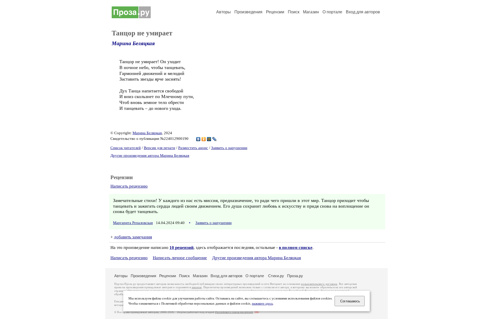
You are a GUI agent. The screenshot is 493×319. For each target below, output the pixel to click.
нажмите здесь (262, 303)
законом (197, 287)
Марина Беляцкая (133, 43)
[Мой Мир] (209, 139)
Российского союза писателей (234, 312)
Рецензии (275, 12)
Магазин (311, 12)
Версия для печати (159, 148)
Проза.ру (295, 276)
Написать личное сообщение (180, 257)
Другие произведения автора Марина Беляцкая (149, 155)
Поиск (293, 12)
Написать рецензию (129, 186)
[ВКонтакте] (198, 139)
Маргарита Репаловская (133, 223)
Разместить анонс (193, 148)
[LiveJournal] (214, 139)
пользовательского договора (319, 284)
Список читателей (125, 148)
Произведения (248, 12)
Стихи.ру (276, 276)
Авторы (223, 12)
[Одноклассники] (203, 139)
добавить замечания (133, 237)
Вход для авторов (363, 12)
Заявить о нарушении (229, 148)
